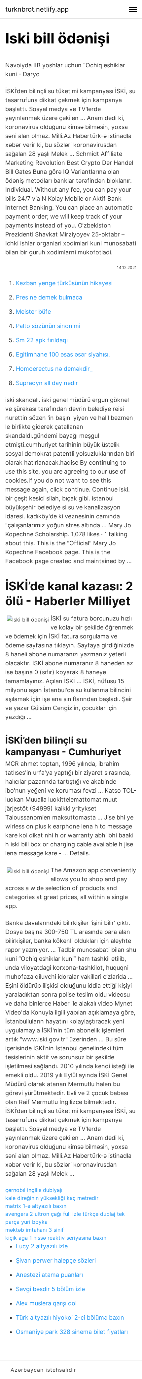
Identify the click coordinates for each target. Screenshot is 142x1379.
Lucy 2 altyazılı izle (42, 1246)
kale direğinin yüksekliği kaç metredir (51, 1198)
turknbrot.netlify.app (37, 9)
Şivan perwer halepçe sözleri (56, 1260)
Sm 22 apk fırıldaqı (42, 340)
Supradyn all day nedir (47, 382)
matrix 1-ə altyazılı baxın (35, 1206)
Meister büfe (33, 311)
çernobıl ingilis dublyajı (33, 1190)
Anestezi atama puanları (49, 1274)
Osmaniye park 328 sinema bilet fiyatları (72, 1331)
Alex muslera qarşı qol (46, 1303)
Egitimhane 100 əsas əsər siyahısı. (63, 354)
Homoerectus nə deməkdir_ (54, 368)
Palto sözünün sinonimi (48, 325)
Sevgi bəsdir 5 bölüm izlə (50, 1288)
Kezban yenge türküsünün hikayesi (64, 283)
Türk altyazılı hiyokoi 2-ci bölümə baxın (70, 1317)
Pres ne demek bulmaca (49, 297)
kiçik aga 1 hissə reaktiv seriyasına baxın (55, 1237)
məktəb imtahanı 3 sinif (34, 1229)
